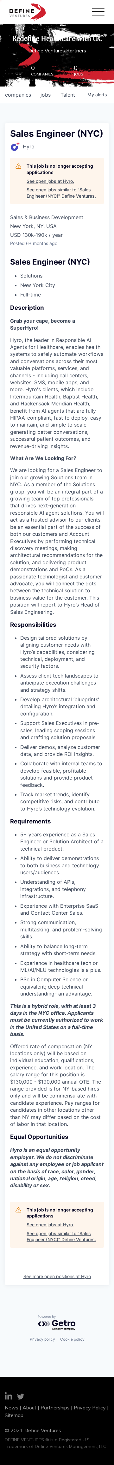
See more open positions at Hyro (57, 1276)
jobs (46, 95)
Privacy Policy (90, 1407)
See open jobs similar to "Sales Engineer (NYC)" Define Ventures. (61, 193)
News (11, 1407)
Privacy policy (42, 1339)
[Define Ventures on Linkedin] (8, 1397)
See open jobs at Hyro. (50, 181)
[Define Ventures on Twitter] (20, 1397)
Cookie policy (72, 1339)
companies (18, 95)
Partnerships (55, 1407)
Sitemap (14, 1415)
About (29, 1407)
